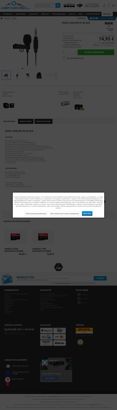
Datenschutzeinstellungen (36, 213)
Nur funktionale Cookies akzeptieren (65, 213)
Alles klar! (87, 213)
